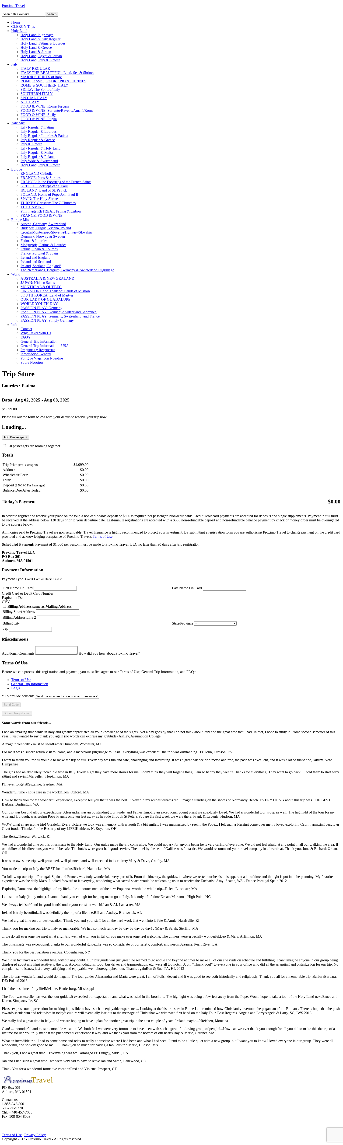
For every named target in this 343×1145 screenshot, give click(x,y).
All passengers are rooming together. (34, 446)
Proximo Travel (13, 6)
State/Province (182, 623)
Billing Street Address (19, 612)
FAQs (15, 688)
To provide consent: (18, 696)
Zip (5, 629)
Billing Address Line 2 (19, 617)
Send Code (11, 704)
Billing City (11, 623)
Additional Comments (18, 653)
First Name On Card (18, 588)
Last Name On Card (187, 588)
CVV (6, 602)
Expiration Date (13, 598)
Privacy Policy (35, 1135)
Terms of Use (21, 680)
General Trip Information (29, 684)
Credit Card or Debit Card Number (27, 593)
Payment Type (12, 579)
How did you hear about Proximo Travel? (109, 653)
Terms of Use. (103, 536)
